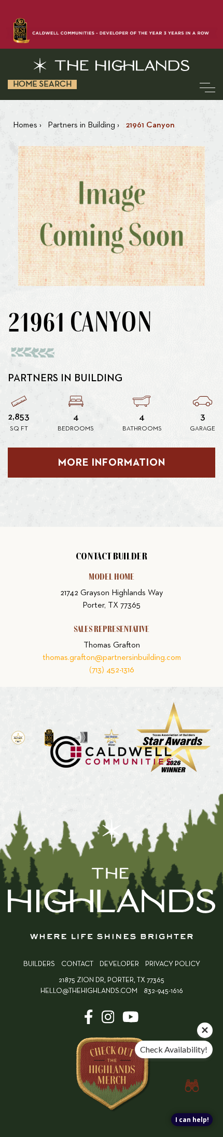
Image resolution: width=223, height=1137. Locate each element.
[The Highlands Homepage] (111, 881)
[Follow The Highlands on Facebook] (88, 1021)
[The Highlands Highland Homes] (111, 65)
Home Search (42, 84)
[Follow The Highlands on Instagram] (108, 1021)
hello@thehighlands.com (88, 991)
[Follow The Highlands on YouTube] (130, 1021)
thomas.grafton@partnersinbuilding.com (112, 658)
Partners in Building (65, 378)
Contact (77, 964)
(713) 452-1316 (111, 670)
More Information (111, 462)
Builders (39, 964)
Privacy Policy (172, 964)
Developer (119, 964)
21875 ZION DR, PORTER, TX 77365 (111, 980)
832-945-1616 (163, 991)
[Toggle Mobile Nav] (207, 87)
